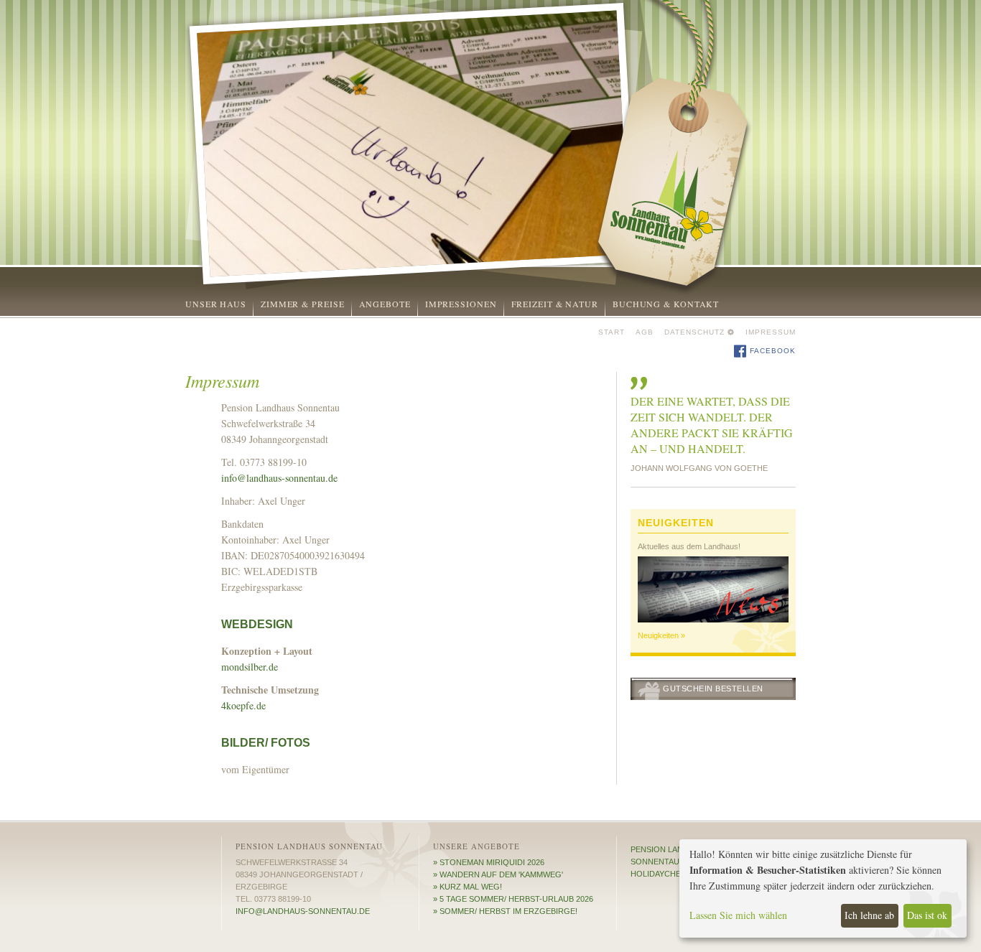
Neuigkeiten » (661, 635)
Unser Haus (215, 303)
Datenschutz (694, 332)
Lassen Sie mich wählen (738, 915)
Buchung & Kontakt (666, 303)
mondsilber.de (249, 666)
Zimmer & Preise (303, 303)
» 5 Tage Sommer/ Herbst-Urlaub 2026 (513, 899)
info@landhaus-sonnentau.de (279, 478)
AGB (645, 332)
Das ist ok (927, 915)
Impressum (770, 332)
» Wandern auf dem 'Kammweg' (498, 874)
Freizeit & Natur (554, 303)
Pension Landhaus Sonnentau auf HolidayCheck (670, 861)
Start (611, 332)
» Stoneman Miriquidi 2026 (488, 862)
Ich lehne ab (869, 915)
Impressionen (461, 303)
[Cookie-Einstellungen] (731, 332)
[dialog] (823, 888)
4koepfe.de (243, 705)
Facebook (771, 351)
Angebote (385, 303)
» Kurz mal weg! (467, 886)
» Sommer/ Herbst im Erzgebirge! (505, 911)
